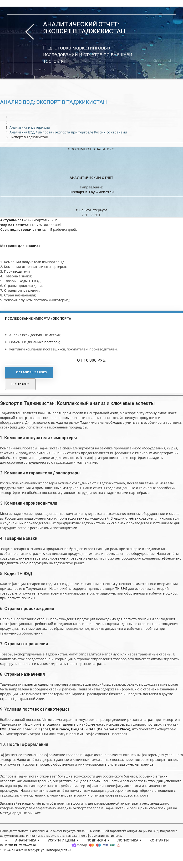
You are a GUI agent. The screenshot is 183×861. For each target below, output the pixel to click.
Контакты (159, 840)
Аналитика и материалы (30, 127)
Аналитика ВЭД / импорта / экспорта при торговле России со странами (68, 132)
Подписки (96, 840)
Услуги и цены (61, 840)
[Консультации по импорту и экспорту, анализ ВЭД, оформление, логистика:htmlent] (12, 122)
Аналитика (25, 840)
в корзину (20, 384)
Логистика (127, 840)
